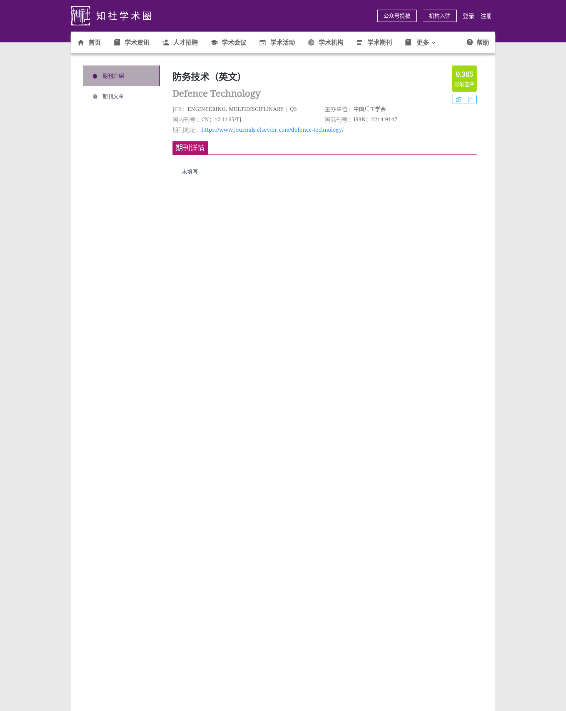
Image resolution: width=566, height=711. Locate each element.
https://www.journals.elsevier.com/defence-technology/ (272, 129)
